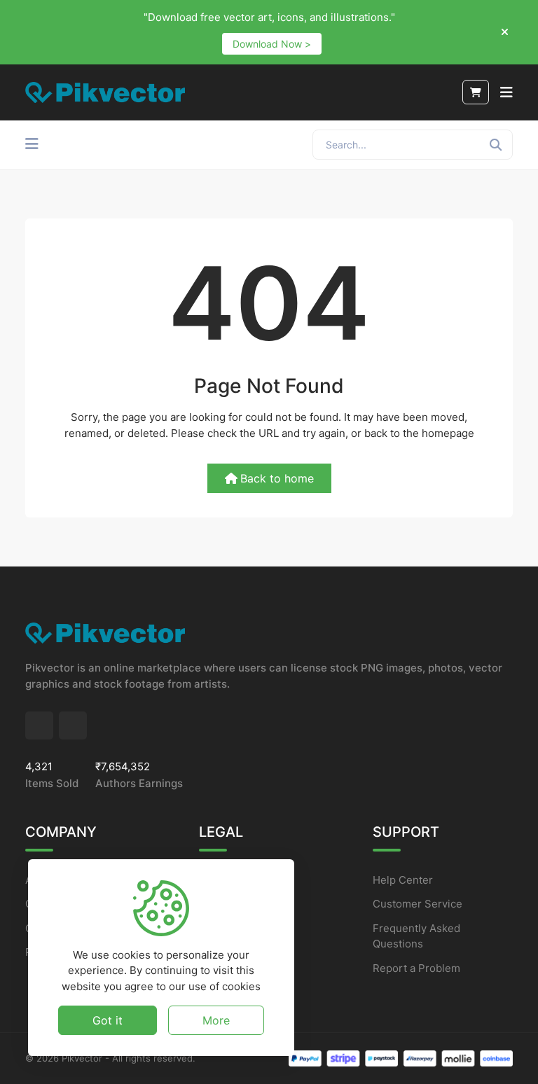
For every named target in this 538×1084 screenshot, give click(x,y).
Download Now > (272, 44)
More (216, 1020)
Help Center (403, 880)
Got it (107, 1020)
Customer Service (417, 903)
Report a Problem (416, 968)
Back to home (277, 478)
